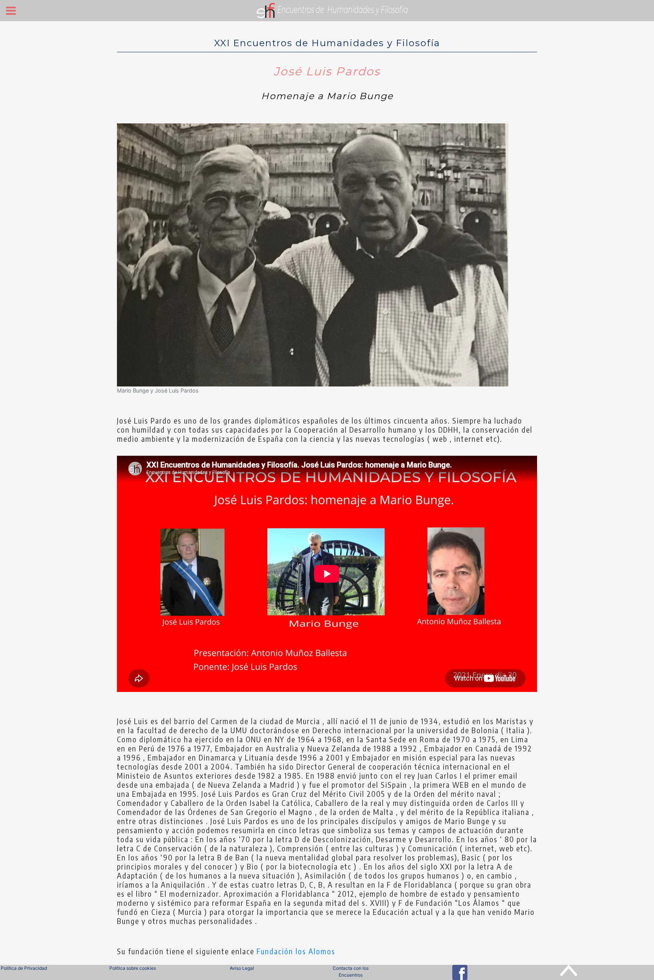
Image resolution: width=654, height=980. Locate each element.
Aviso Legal (242, 968)
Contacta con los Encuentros (351, 971)
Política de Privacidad (24, 968)
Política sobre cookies (132, 968)
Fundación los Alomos (296, 951)
